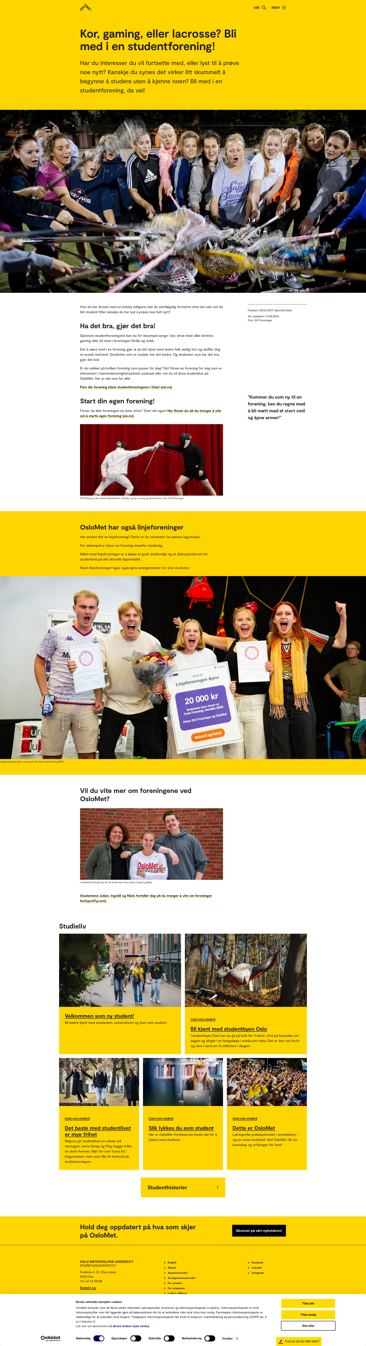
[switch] (135, 1338)
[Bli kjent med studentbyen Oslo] (246, 970)
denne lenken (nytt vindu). (131, 1326)
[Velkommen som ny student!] (120, 970)
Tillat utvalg (308, 1314)
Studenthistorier (167, 1187)
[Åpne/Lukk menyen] (284, 7)
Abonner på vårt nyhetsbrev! (259, 1230)
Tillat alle (308, 1303)
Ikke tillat (308, 1325)
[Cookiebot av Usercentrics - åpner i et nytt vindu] (50, 1338)
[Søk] (264, 8)
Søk (257, 7)
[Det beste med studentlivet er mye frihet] (99, 1082)
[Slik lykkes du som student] (183, 1082)
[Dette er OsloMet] (267, 1082)
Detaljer (227, 1338)
